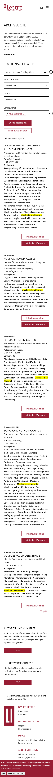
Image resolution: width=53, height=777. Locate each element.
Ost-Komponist (39, 218)
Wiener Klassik (23, 309)
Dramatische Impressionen (34, 177)
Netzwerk (22, 714)
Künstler (20, 584)
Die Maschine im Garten (20, 340)
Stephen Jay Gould (24, 305)
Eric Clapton (9, 368)
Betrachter (9, 571)
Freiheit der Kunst (12, 187)
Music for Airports (24, 377)
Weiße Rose (23, 227)
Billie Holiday (35, 359)
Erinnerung (23, 268)
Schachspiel (15, 221)
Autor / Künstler (11, 79)
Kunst (34, 205)
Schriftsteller (28, 593)
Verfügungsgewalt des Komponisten (20, 515)
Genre (7, 93)
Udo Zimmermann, (13, 145)
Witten (34, 227)
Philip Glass (29, 384)
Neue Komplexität (12, 293)
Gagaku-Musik (10, 277)
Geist (22, 459)
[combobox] (26, 85)
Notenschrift (33, 590)
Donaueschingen (12, 177)
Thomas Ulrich (11, 427)
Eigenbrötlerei (10, 180)
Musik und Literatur (30, 587)
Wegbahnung (10, 227)
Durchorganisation (12, 456)
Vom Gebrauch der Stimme (22, 555)
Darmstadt (42, 168)
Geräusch (33, 368)
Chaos (24, 452)
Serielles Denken (12, 502)
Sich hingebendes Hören (32, 502)
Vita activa (20, 518)
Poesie (44, 590)
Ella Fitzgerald (25, 180)
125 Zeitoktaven (17, 449)
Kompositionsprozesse (19, 258)
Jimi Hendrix (28, 371)
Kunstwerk (30, 584)
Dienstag (33, 452)
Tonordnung (24, 512)
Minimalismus (30, 374)
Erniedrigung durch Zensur (33, 184)
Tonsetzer (35, 221)
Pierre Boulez (19, 493)
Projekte (21, 725)
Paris (6, 221)
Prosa (6, 593)
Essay (30, 268)
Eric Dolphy (22, 368)
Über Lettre (23, 711)
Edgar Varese (18, 365)
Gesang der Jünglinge (26, 462)
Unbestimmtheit (39, 512)
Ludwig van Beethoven (21, 474)
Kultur (27, 205)
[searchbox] (26, 85)
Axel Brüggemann (31, 145)
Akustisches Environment (16, 359)
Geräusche (9, 462)
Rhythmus (15, 593)
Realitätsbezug (27, 496)
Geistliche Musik (34, 459)
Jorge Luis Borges (32, 574)
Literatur (8, 587)
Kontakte (8, 471)
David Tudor (31, 362)
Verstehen (9, 518)
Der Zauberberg (23, 571)
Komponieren (24, 202)
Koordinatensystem (13, 205)
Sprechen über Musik (14, 596)
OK (3, 773)
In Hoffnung (19, 468)
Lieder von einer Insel (22, 209)
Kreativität (29, 287)
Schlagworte (10, 107)
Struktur (27, 509)
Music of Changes (22, 477)
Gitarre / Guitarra (12, 280)
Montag (37, 474)
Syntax (26, 221)
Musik (35, 477)
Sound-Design (10, 390)
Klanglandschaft (23, 577)
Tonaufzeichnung (22, 396)
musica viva (16, 212)
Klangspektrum (11, 581)
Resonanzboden (11, 299)
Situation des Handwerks (15, 506)
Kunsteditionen (25, 728)
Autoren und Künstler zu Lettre (31, 740)
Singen (39, 593)
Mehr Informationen (16, 773)
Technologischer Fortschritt (31, 390)
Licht (33, 471)
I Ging (35, 465)
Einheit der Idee (30, 456)
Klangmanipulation (13, 374)
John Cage (40, 371)
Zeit (36, 596)
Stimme (29, 596)
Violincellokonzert (26, 224)
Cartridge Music (16, 362)
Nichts (7, 490)
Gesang (7, 574)
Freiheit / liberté (11, 190)
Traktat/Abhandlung (12, 440)
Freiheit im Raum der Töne (35, 187)
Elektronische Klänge (35, 365)
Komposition (16, 287)
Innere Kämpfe (22, 193)
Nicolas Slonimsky (31, 293)
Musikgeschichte (11, 487)
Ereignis (35, 571)
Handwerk (17, 574)
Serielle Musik (37, 499)
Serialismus (26, 299)
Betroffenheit (29, 168)
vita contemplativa (35, 518)
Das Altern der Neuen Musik (17, 171)
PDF (18, 650)
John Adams (9, 255)
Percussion (21, 296)
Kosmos (18, 471)
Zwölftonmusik (37, 524)
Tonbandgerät (38, 396)
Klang (40, 468)
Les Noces (42, 584)
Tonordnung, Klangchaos (22, 430)
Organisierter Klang (13, 384)
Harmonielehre (29, 280)
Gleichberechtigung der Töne (17, 465)
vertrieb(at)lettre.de (26, 757)
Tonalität (8, 396)
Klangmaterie (39, 577)
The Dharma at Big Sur (35, 393)
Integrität (26, 199)
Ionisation (15, 371)
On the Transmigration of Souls (28, 381)
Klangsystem (26, 581)
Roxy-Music (36, 387)
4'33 (6, 449)
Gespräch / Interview (13, 159)
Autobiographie (10, 268)
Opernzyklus (17, 490)
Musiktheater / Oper (30, 487)
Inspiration (22, 284)
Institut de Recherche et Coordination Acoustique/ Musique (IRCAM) (22, 196)
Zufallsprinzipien (20, 524)
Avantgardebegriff (12, 168)
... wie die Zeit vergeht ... (29, 521)
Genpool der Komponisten (31, 277)
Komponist (9, 584)
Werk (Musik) (10, 521)
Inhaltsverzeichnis (35, 236)
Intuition (33, 284)
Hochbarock (9, 284)
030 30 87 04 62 (29, 754)
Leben (26, 471)
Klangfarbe (9, 577)
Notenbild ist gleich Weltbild (17, 218)
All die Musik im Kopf (18, 149)
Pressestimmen (25, 743)
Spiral (18, 509)
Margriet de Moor (13, 552)
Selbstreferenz (10, 499)
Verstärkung (9, 399)
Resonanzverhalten (20, 387)
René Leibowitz (34, 296)
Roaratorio (41, 496)
